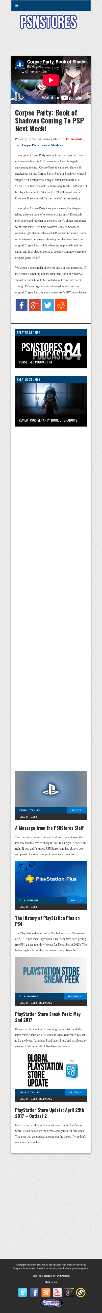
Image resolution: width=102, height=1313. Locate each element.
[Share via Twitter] (48, 310)
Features (33, 816)
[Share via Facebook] (21, 310)
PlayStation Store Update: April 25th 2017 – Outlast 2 (49, 1113)
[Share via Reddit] (61, 310)
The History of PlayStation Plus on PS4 (47, 921)
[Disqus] (51, 496)
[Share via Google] (35, 310)
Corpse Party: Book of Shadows (42, 145)
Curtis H (33, 139)
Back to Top (51, 1282)
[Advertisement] (51, 45)
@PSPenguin (63, 1276)
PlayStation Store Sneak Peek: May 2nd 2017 (48, 1017)
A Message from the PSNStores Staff (49, 828)
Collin (22, 900)
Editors (22, 810)
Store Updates (45, 1002)
